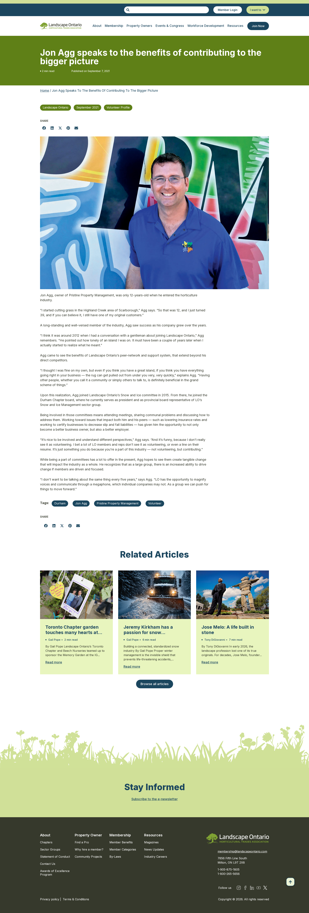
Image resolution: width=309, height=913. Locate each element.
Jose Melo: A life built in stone (228, 629)
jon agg (81, 503)
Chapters (46, 842)
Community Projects (88, 856)
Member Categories (122, 849)
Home (44, 90)
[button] (44, 128)
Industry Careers (155, 856)
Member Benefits (121, 842)
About (45, 835)
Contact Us (47, 864)
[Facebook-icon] (245, 888)
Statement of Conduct (55, 856)
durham (59, 503)
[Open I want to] (264, 10)
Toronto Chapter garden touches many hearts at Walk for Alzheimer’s (72, 629)
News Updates (154, 849)
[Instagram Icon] (239, 888)
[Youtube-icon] (259, 888)
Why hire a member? (89, 849)
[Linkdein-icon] (252, 888)
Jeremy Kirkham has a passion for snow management (148, 629)
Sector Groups (50, 849)
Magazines (151, 842)
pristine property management (117, 503)
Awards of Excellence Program (55, 872)
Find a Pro (82, 842)
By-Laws (115, 856)
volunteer (154, 503)
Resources (153, 835)
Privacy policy (50, 899)
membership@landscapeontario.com (242, 851)
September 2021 (87, 107)
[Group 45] (265, 888)
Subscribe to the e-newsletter (154, 799)
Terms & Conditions (76, 899)
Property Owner (88, 835)
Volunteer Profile (118, 107)
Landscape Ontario (55, 107)
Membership (120, 835)
